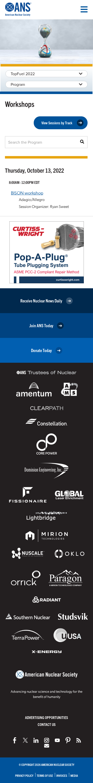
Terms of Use (45, 775)
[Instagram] (46, 740)
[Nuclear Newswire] (78, 740)
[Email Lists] (46, 745)
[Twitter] (25, 740)
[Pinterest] (67, 740)
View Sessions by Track (56, 122)
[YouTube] (57, 740)
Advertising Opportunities (46, 717)
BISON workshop (27, 193)
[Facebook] (14, 740)
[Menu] (84, 9)
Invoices (61, 775)
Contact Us (47, 724)
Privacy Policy (24, 775)
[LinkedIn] (35, 740)
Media (74, 775)
